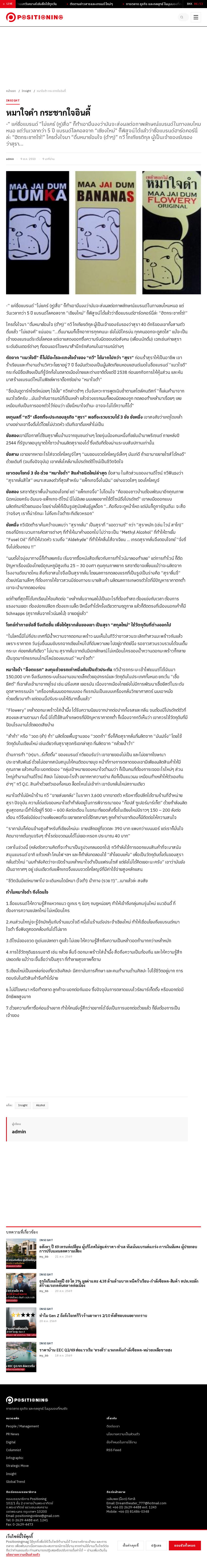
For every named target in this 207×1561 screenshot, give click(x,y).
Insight (26, 91)
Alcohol (40, 1105)
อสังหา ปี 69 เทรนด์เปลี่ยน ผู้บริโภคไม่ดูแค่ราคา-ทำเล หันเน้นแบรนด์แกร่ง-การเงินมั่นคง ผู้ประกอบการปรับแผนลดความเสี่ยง (118, 1248)
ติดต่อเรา (113, 1426)
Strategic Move (17, 1466)
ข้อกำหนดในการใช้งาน (122, 1442)
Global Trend (15, 1482)
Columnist (13, 1450)
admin (10, 159)
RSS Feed (114, 1450)
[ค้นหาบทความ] (183, 17)
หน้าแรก (11, 91)
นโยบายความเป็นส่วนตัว (123, 1434)
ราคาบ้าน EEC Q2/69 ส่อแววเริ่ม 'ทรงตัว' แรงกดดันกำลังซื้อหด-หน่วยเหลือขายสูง (105, 1350)
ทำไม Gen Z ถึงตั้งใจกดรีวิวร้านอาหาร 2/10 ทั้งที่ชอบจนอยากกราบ (93, 1315)
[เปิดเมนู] (196, 17)
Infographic (14, 1458)
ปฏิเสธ (156, 1545)
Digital (10, 1442)
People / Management (22, 1426)
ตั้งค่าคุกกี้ (131, 1545)
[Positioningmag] (34, 17)
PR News (12, 1434)
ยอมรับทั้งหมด (185, 1545)
